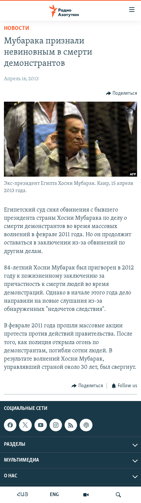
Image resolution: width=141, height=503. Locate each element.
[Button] (121, 93)
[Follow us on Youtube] (40, 425)
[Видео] (86, 495)
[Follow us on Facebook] (10, 425)
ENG (54, 494)
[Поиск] (118, 495)
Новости (16, 29)
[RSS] (71, 425)
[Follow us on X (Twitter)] (25, 425)
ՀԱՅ (22, 494)
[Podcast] (86, 425)
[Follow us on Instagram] (56, 425)
